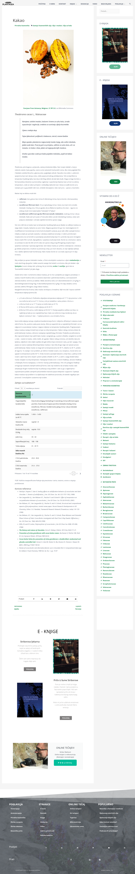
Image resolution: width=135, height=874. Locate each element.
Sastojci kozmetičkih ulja (42, 26)
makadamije (74, 260)
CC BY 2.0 (52, 108)
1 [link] (73, 473)
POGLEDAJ (65, 763)
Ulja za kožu (67, 26)
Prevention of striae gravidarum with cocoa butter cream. (39, 533)
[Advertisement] (48, 571)
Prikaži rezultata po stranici (27, 388)
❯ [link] (80, 473)
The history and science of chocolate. (32, 530)
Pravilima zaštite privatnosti (117, 275)
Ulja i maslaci (57, 26)
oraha (55, 266)
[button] (130, 4)
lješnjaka (18, 266)
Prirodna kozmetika (22, 26)
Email (103, 261)
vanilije (62, 266)
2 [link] (76, 473)
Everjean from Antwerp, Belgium (35, 108)
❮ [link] (70, 473)
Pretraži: (60, 388)
